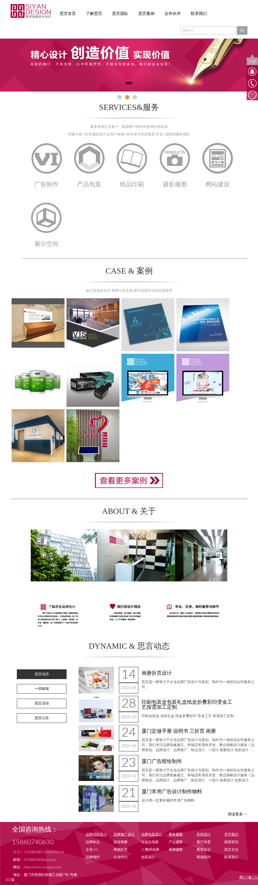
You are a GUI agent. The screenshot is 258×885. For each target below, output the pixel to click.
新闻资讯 (231, 842)
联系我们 (199, 14)
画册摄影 (176, 849)
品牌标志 (93, 842)
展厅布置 (204, 842)
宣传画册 (120, 842)
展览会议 (204, 849)
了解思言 (94, 14)
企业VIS (92, 849)
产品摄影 (176, 842)
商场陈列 (204, 857)
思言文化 (231, 849)
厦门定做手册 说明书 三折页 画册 (179, 731)
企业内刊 (120, 857)
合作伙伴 (173, 14)
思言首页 (68, 14)
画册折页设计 (157, 673)
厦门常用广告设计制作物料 (172, 791)
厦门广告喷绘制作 (162, 761)
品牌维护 (93, 857)
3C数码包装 (150, 849)
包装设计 (148, 857)
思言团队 (120, 14)
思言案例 (146, 14)
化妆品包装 (150, 842)
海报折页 (120, 849)
